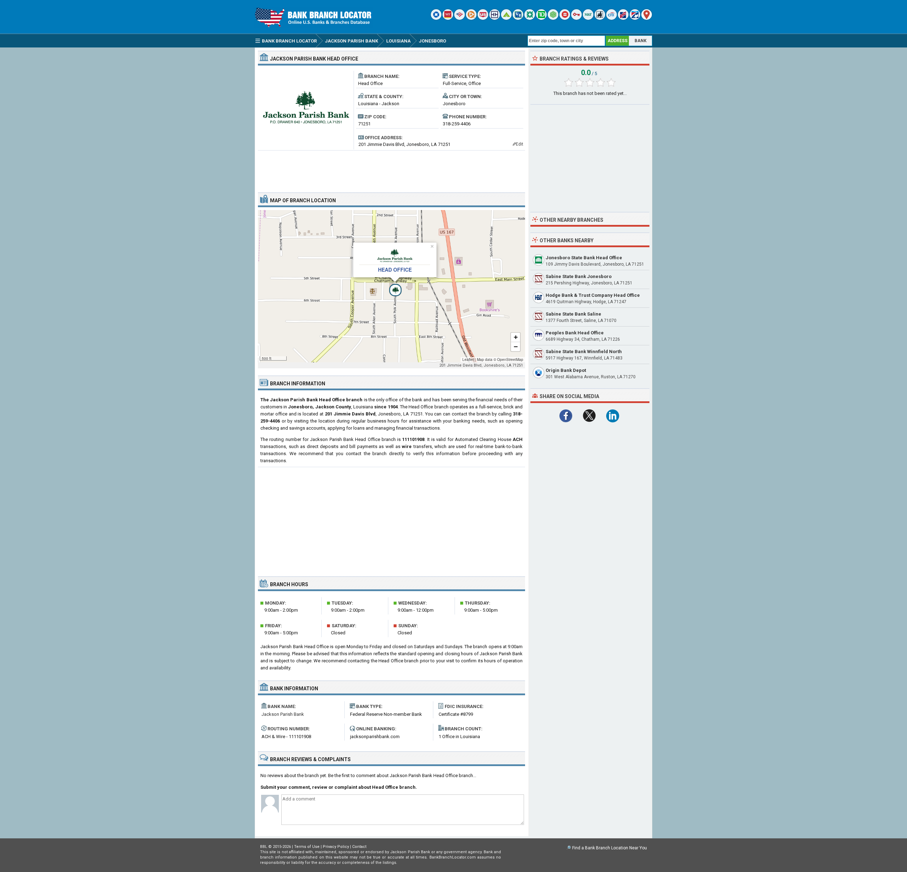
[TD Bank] (541, 18)
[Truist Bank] (494, 18)
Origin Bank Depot (566, 370)
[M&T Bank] (588, 18)
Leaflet (468, 359)
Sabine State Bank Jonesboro (579, 276)
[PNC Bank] (471, 18)
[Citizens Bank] (529, 18)
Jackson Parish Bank (282, 714)
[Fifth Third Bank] (518, 18)
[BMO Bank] (564, 18)
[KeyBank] (576, 18)
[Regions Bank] (506, 18)
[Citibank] (611, 18)
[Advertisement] (391, 169)
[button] (391, 286)
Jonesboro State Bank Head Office (584, 257)
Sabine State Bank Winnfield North (584, 351)
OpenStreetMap (510, 359)
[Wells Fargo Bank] (448, 18)
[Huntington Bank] (553, 18)
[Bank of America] (459, 18)
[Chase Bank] (436, 18)
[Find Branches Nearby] (646, 18)
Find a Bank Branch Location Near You (609, 847)
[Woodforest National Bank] (600, 18)
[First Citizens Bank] (623, 18)
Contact (359, 846)
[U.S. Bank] (483, 18)
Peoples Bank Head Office (575, 332)
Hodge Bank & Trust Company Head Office (593, 295)
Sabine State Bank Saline (573, 314)
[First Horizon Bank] (635, 18)
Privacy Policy (336, 846)
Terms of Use (307, 846)
